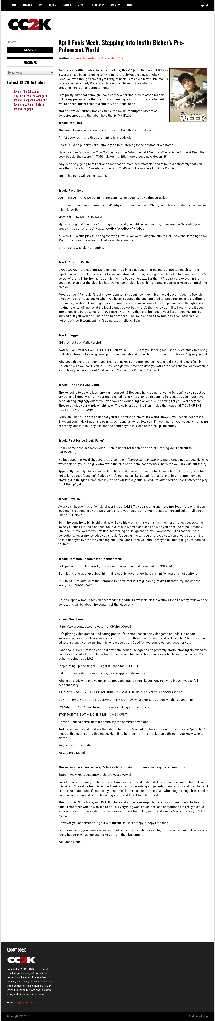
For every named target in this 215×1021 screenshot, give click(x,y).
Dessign (204, 1016)
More (130, 5)
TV (40, 5)
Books (52, 5)
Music (81, 5)
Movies (27, 5)
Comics (116, 5)
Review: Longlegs (23, 109)
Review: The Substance (26, 91)
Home (13, 5)
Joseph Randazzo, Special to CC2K (99, 58)
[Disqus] (133, 891)
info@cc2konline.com (27, 1002)
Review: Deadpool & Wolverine (30, 100)
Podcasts (98, 5)
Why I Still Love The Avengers (30, 96)
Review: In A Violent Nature (28, 104)
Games (67, 5)
